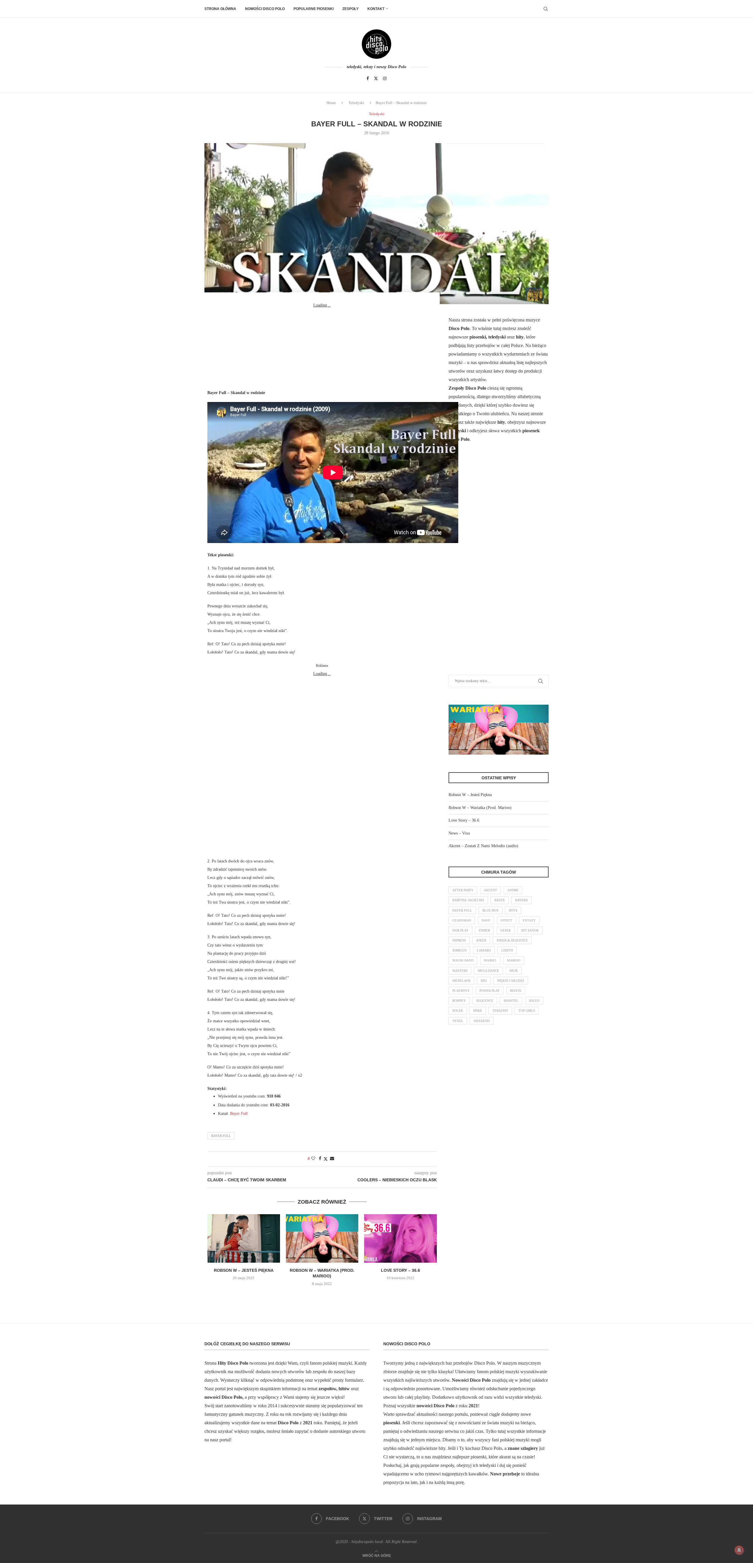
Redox (515, 990)
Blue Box (490, 910)
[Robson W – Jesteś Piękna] (243, 1238)
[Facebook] (367, 78)
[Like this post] (313, 1158)
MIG (484, 980)
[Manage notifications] (739, 1550)
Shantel (511, 1000)
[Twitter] (376, 78)
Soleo (534, 1000)
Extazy (529, 920)
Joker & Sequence (512, 940)
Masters (459, 970)
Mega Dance (488, 970)
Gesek (505, 930)
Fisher (484, 930)
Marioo (513, 960)
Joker (481, 940)
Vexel (457, 1021)
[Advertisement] (322, 346)
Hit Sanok (530, 930)
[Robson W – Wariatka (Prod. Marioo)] (322, 1238)
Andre (513, 890)
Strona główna (220, 9)
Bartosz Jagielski (468, 900)
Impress (459, 940)
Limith (507, 950)
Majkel (490, 960)
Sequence (484, 1000)
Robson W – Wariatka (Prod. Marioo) (480, 807)
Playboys (460, 990)
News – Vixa (459, 833)
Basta (499, 900)
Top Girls (527, 1010)
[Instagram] (385, 78)
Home (331, 102)
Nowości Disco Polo (265, 9)
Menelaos (461, 980)
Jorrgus (459, 950)
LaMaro (484, 950)
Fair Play (460, 930)
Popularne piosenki (314, 9)
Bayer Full (239, 1113)
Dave (486, 920)
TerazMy (500, 1010)
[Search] (546, 8)
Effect (506, 920)
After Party (463, 890)
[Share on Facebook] (320, 1158)
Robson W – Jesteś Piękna (244, 1270)
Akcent (490, 890)
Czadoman (461, 920)
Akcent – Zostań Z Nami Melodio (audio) (483, 846)
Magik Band (463, 960)
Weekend (482, 1021)
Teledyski (356, 102)
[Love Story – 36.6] (400, 1238)
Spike (477, 1010)
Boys (513, 910)
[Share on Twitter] (326, 1159)
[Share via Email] (332, 1158)
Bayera (521, 900)
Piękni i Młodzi (510, 980)
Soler (457, 1010)
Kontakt (375, 9)
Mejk (513, 970)
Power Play (489, 990)
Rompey (459, 1000)
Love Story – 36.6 (400, 1270)
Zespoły (350, 9)
